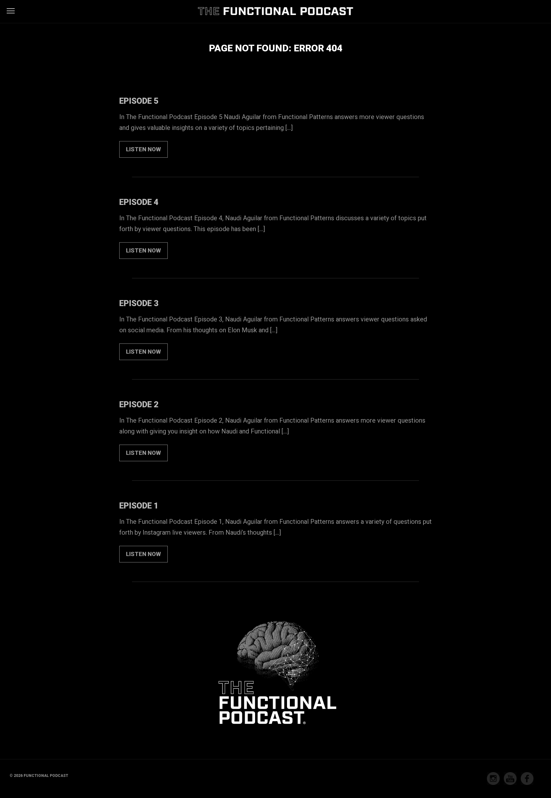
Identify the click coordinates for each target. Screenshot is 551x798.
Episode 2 (138, 404)
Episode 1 (138, 505)
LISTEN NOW (143, 149)
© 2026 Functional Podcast (39, 775)
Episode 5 (138, 101)
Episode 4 (138, 202)
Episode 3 (138, 303)
